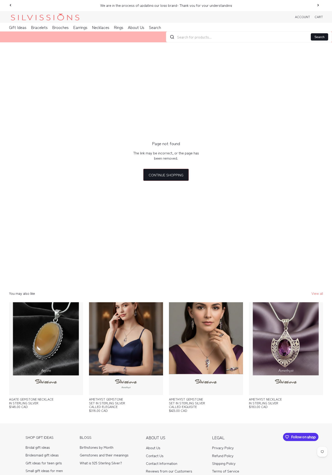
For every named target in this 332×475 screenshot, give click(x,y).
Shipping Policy (224, 463)
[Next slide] (318, 5)
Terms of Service (225, 471)
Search (319, 37)
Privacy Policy (223, 447)
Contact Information (161, 463)
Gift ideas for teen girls (44, 462)
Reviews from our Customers (169, 471)
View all (317, 293)
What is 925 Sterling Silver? (101, 462)
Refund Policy (223, 455)
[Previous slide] (11, 5)
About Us (153, 447)
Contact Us (155, 455)
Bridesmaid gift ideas (42, 455)
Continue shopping (166, 175)
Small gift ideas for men (44, 470)
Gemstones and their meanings (104, 455)
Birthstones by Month (96, 447)
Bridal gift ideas (38, 447)
